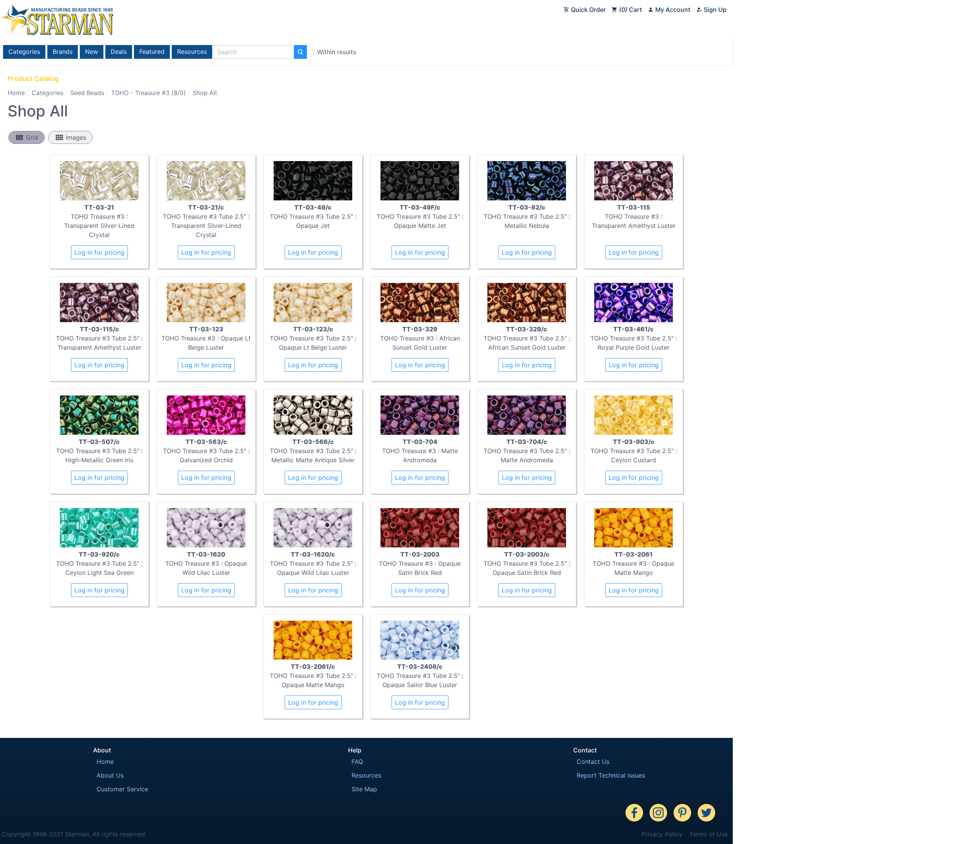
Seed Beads (87, 93)
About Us (110, 775)
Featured (151, 51)
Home (16, 93)
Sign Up (714, 9)
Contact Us (593, 761)
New (91, 51)
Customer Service (122, 789)
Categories (24, 51)
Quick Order (587, 9)
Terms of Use (708, 834)
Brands (63, 51)
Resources (192, 51)
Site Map (364, 789)
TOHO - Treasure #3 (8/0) (148, 93)
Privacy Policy (662, 834)
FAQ (357, 761)
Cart (631, 9)
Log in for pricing (99, 252)
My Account (672, 9)
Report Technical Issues (611, 775)
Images (70, 137)
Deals (119, 51)
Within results (336, 52)
